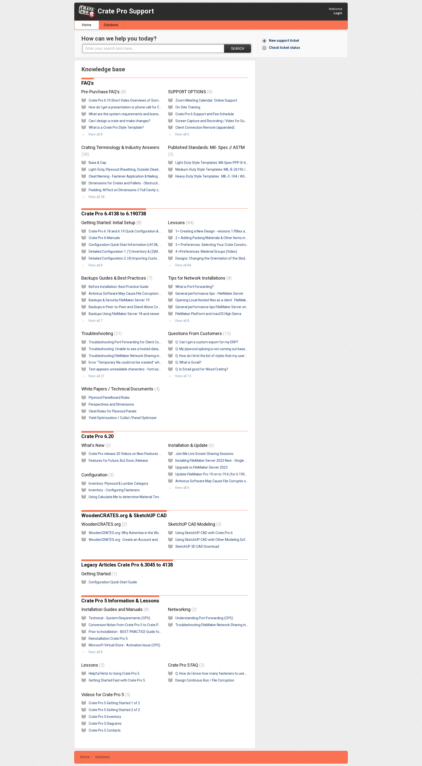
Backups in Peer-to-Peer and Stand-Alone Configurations (133, 307)
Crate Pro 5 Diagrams (105, 723)
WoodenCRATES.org (103, 524)
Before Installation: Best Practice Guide (118, 287)
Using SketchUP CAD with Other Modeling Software (214, 540)
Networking (181, 609)
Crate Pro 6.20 (97, 436)
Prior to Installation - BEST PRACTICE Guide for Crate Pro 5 (134, 632)
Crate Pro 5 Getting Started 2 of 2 (114, 710)
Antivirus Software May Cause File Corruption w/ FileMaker (134, 293)
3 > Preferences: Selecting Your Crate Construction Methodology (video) (230, 245)
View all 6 (182, 134)
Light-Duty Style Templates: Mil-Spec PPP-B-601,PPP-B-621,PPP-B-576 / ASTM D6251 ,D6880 (247, 163)
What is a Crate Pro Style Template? (116, 127)
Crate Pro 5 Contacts (105, 730)
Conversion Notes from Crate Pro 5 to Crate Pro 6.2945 (131, 625)
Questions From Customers (198, 333)
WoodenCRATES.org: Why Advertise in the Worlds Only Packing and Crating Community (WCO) (161, 533)
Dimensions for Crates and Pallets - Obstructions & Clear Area (136, 183)
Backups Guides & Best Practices (116, 278)
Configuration (96, 474)
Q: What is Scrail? (188, 362)
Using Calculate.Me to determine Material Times (126, 497)
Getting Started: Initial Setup (110, 222)
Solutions (111, 25)
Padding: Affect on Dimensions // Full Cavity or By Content (133, 190)
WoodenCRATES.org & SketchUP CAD (124, 515)
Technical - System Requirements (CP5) (119, 618)
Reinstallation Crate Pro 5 (108, 638)
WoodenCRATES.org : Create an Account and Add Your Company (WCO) (144, 540)
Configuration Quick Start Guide (113, 582)
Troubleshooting (100, 333)
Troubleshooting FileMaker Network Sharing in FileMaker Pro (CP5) (226, 625)
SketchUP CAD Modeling (194, 524)
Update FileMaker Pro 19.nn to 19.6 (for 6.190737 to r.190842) (222, 474)
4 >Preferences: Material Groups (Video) (206, 251)
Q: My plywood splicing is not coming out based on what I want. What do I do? (233, 349)
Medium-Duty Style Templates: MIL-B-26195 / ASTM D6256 (221, 169)
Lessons (180, 222)
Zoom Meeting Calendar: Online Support (206, 100)
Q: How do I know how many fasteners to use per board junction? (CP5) (229, 673)
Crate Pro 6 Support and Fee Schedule (204, 114)
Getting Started (98, 573)
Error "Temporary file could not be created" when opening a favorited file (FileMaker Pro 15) (158, 362)
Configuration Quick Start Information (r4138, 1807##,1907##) (137, 245)
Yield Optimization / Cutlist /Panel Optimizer (123, 418)
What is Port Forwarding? (194, 287)
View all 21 (96, 376)
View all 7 (95, 321)
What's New (95, 445)
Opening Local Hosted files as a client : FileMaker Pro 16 (217, 300)
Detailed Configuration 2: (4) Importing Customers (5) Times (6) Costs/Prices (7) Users (155, 258)
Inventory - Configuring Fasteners (114, 490)
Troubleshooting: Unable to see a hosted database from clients (137, 349)
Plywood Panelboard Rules (109, 397)
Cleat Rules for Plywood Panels (113, 411)
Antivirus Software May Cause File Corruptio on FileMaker (219, 481)
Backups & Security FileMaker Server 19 (119, 300)
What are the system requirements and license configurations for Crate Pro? (147, 114)
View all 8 (95, 134)
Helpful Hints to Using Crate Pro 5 (114, 673)
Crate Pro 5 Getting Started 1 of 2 (114, 703)
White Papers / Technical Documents (119, 388)
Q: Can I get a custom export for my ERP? (206, 342)
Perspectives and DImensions (111, 404)
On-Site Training (187, 107)
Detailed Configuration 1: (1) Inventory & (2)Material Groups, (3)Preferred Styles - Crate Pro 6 (160, 251)
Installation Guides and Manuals (114, 609)
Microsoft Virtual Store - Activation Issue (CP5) (124, 645)
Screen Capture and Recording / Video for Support (214, 121)
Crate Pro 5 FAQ (185, 665)
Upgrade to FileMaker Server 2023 (201, 467)
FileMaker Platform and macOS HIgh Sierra (208, 314)
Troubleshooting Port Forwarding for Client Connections (131, 342)
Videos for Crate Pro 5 (105, 694)
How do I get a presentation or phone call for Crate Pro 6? (132, 107)
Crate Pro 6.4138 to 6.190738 (113, 214)
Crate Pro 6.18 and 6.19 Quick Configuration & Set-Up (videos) (136, 231)
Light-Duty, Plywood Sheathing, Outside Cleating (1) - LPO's (134, 169)
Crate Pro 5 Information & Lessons (120, 601)
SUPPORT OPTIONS (189, 91)
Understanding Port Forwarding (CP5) (204, 618)
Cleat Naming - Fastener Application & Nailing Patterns (130, 176)
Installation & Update (190, 445)
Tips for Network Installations (199, 278)
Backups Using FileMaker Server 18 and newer (124, 314)
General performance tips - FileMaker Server (209, 293)
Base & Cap (97, 163)
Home (86, 25)
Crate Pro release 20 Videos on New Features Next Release (134, 454)
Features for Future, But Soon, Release (118, 460)
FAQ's (87, 83)
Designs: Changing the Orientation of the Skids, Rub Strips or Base (225, 258)
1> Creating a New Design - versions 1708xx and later (216, 231)
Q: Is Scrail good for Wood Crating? (201, 369)
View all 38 (96, 197)
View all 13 (183, 376)
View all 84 (183, 265)
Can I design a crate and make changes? (119, 121)
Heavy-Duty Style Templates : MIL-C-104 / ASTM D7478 (218, 176)
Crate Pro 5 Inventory (105, 717)
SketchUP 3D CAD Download (197, 546)
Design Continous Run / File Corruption (204, 680)
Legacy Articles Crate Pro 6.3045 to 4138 (127, 565)
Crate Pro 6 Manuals (104, 238)
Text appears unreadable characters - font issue (126, 369)
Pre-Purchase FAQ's (103, 91)
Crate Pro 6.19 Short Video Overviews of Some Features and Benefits (142, 100)
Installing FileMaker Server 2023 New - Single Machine (216, 460)
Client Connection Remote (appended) (204, 127)
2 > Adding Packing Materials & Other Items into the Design (220, 238)
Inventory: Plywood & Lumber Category (118, 483)
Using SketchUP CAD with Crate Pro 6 (204, 533)
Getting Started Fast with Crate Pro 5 (117, 680)
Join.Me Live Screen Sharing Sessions (204, 454)
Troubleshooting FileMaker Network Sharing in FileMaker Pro (135, 356)
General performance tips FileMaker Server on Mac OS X (218, 307)
